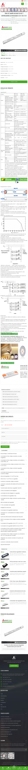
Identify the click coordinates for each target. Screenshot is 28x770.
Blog (1, 704)
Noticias (2, 700)
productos (3, 698)
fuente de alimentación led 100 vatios (11, 399)
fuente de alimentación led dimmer (11, 396)
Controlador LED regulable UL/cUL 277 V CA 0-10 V (12, 523)
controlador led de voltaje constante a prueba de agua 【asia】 (13, 499)
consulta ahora (14, 81)
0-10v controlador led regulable (8, 505)
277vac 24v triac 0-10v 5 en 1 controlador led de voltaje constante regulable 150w (18, 561)
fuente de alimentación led (6, 719)
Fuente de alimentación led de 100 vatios (12, 391)
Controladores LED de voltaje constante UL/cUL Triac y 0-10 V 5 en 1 (13, 464)
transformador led (4, 736)
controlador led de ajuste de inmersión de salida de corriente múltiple (12, 472)
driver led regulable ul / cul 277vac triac (9, 476)
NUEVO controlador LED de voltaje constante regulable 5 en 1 (13, 520)
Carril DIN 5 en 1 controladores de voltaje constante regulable (12, 513)
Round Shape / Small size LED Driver (9, 453)
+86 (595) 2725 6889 (7, 679)
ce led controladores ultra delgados (9, 490)
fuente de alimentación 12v (6, 732)
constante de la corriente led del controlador (9, 723)
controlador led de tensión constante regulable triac (11, 725)
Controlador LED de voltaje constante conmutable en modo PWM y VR (12, 460)
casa (14, 17)
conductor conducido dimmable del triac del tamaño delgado (13, 19)
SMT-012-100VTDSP (8, 425)
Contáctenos (14, 665)
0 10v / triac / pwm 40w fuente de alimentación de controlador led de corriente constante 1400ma (18, 581)
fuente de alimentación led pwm (10, 404)
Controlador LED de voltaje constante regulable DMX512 (11, 468)
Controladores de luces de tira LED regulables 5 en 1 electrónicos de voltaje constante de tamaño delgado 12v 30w (15, 408)
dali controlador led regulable (7, 502)
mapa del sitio (3, 707)
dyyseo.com (14, 765)
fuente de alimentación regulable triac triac (9, 729)
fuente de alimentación (5, 727)
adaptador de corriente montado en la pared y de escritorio (12, 538)
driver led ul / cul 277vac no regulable (9, 479)
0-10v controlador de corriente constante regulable (11, 721)
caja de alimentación (5, 544)
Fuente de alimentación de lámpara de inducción (12, 516)
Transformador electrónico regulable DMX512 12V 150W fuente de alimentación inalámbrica (18, 571)
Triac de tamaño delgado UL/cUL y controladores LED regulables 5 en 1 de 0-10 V (14, 21)
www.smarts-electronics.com (6, 332)
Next (27, 635)
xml (1, 709)
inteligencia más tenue (6, 507)
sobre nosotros (4, 696)
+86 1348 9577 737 (6, 677)
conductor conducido (5, 716)
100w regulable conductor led (10, 394)
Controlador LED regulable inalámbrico (9, 510)
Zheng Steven (5, 684)
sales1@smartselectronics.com (7, 328)
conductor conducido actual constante (9, 542)
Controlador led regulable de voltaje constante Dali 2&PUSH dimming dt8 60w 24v (18, 600)
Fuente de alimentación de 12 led (10, 402)
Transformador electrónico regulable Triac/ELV (11, 488)
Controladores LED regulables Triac (8, 496)
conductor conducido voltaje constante (9, 481)
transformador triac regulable (6, 734)
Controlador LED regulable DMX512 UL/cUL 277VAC (12, 526)
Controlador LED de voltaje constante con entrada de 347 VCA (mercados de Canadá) (13, 534)
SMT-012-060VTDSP (5, 412)
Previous (0, 635)
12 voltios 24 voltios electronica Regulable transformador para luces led (14, 645)
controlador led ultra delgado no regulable (10, 493)
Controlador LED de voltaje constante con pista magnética (11, 456)
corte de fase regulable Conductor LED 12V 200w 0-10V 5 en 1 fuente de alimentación (18, 551)
